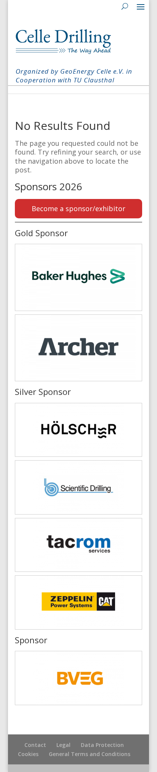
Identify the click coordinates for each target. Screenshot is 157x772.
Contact (35, 744)
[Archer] (78, 348)
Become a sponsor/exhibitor (78, 208)
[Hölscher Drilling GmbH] (78, 430)
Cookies (28, 754)
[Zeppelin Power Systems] (78, 602)
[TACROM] (78, 545)
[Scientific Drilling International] (78, 487)
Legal (63, 744)
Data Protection (102, 744)
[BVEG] (78, 678)
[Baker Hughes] (78, 277)
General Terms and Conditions (89, 754)
